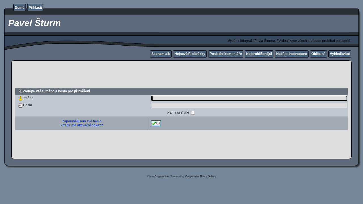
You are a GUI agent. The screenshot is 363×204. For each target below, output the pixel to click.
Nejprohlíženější (259, 54)
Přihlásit (35, 8)
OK (158, 122)
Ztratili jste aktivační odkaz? (82, 125)
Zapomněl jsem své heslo (82, 121)
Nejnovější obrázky (189, 54)
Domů (19, 8)
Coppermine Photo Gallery (200, 176)
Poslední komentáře (226, 54)
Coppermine (162, 176)
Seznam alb (160, 54)
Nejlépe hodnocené (291, 54)
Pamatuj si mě (178, 112)
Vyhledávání (340, 54)
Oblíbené (318, 54)
